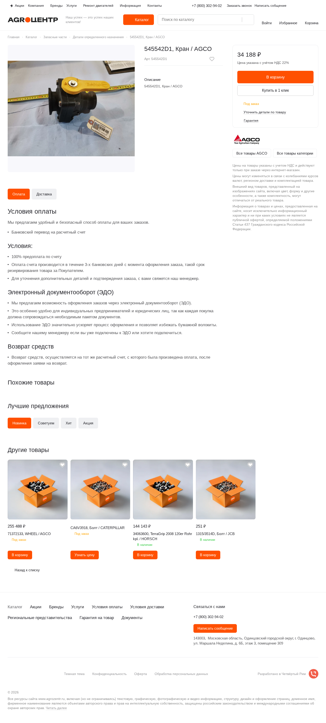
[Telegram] (20, 635)
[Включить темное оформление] (316, 6)
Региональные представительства (40, 617)
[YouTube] (30, 635)
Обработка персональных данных (181, 674)
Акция (88, 423)
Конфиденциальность (109, 674)
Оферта (140, 674)
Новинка (19, 423)
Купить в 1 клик (275, 90)
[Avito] (49, 635)
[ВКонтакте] (10, 635)
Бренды (56, 607)
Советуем (46, 423)
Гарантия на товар (97, 617)
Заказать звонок (239, 5)
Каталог (15, 607)
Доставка (44, 194)
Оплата (18, 194)
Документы (132, 617)
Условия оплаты (107, 607)
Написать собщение (270, 5)
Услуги (77, 607)
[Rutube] (39, 635)
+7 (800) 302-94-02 (207, 6)
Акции (35, 607)
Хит (69, 423)
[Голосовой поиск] (236, 20)
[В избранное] (212, 59)
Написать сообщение (215, 628)
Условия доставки (147, 607)
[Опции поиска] (217, 20)
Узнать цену (85, 555)
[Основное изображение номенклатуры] (71, 108)
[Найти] (248, 20)
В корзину (275, 77)
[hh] (58, 635)
